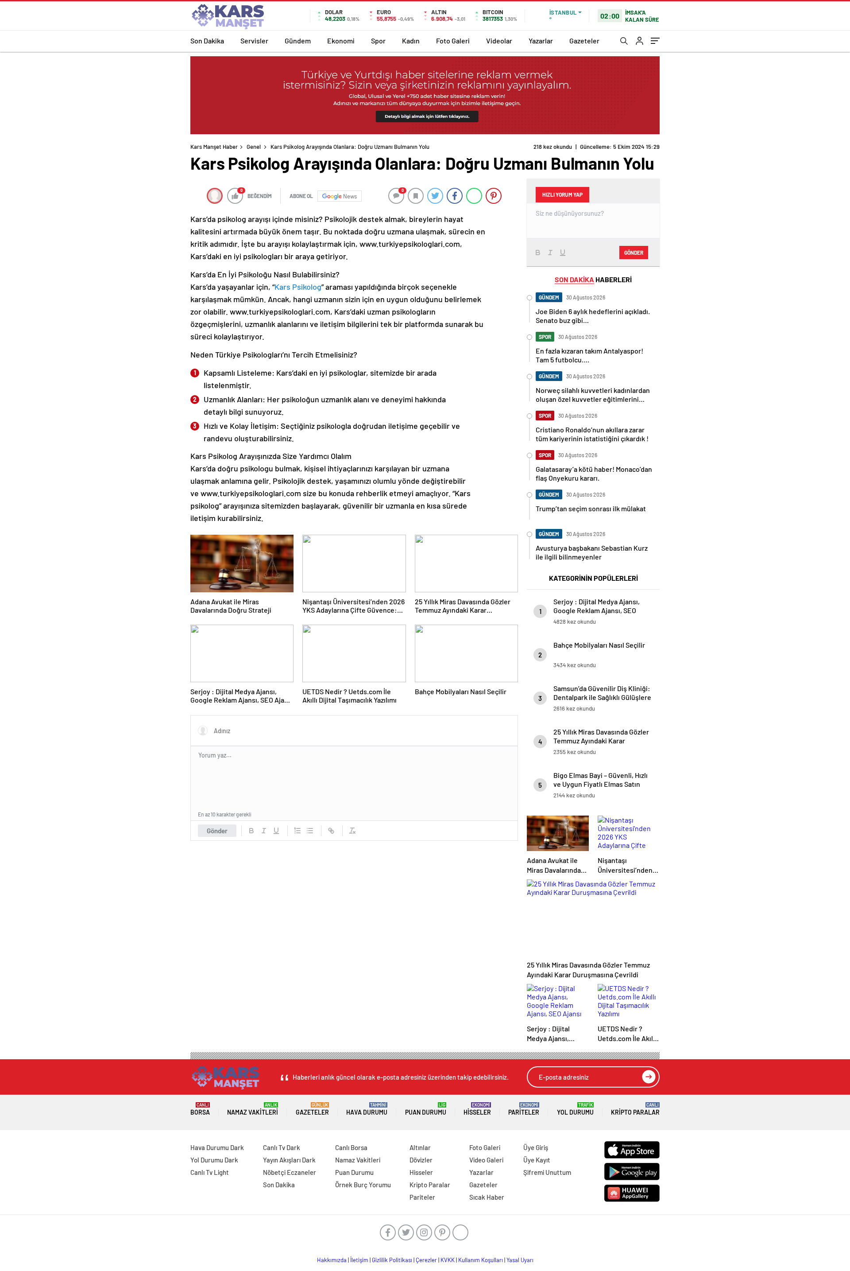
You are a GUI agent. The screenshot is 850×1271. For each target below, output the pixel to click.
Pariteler (523, 1109)
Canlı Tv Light (209, 1172)
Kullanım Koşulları (480, 1259)
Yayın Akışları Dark (289, 1160)
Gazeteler (584, 40)
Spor (378, 40)
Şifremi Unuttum (547, 1172)
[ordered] (297, 830)
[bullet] (310, 830)
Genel (254, 146)
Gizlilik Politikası (392, 1259)
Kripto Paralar (635, 1109)
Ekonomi (341, 40)
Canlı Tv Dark (281, 1147)
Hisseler (477, 1109)
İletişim (359, 1259)
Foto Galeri (453, 40)
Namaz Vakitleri (252, 1109)
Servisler (254, 40)
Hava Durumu (366, 1109)
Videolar (499, 40)
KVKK (447, 1259)
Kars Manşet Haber (214, 146)
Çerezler (426, 1259)
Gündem (298, 40)
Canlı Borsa (351, 1147)
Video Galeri (486, 1160)
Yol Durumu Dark (214, 1160)
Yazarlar (541, 40)
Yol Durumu (575, 1109)
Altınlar (420, 1147)
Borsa (200, 1109)
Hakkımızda (332, 1259)
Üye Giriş (535, 1147)
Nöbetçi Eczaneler (289, 1172)
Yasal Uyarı (519, 1259)
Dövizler (421, 1160)
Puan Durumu (425, 1109)
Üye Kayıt (536, 1160)
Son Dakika (207, 40)
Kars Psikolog (297, 287)
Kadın (411, 40)
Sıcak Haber (486, 1197)
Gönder (217, 831)
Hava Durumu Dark (217, 1147)
